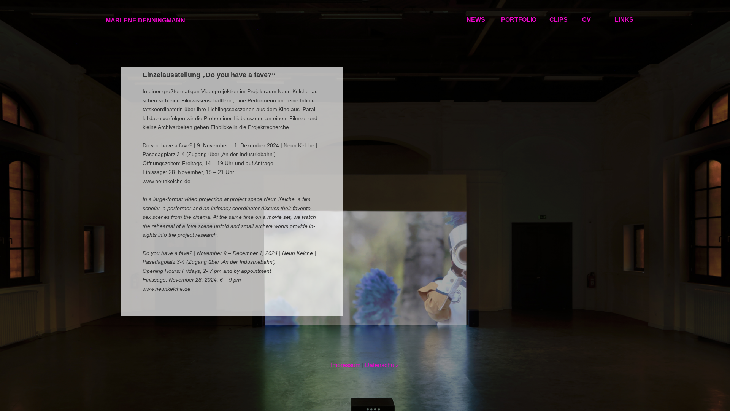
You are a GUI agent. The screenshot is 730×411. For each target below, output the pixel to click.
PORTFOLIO (518, 19)
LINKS (624, 19)
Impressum (345, 365)
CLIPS (558, 19)
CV (586, 19)
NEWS (476, 19)
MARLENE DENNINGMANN (145, 20)
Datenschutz (382, 365)
